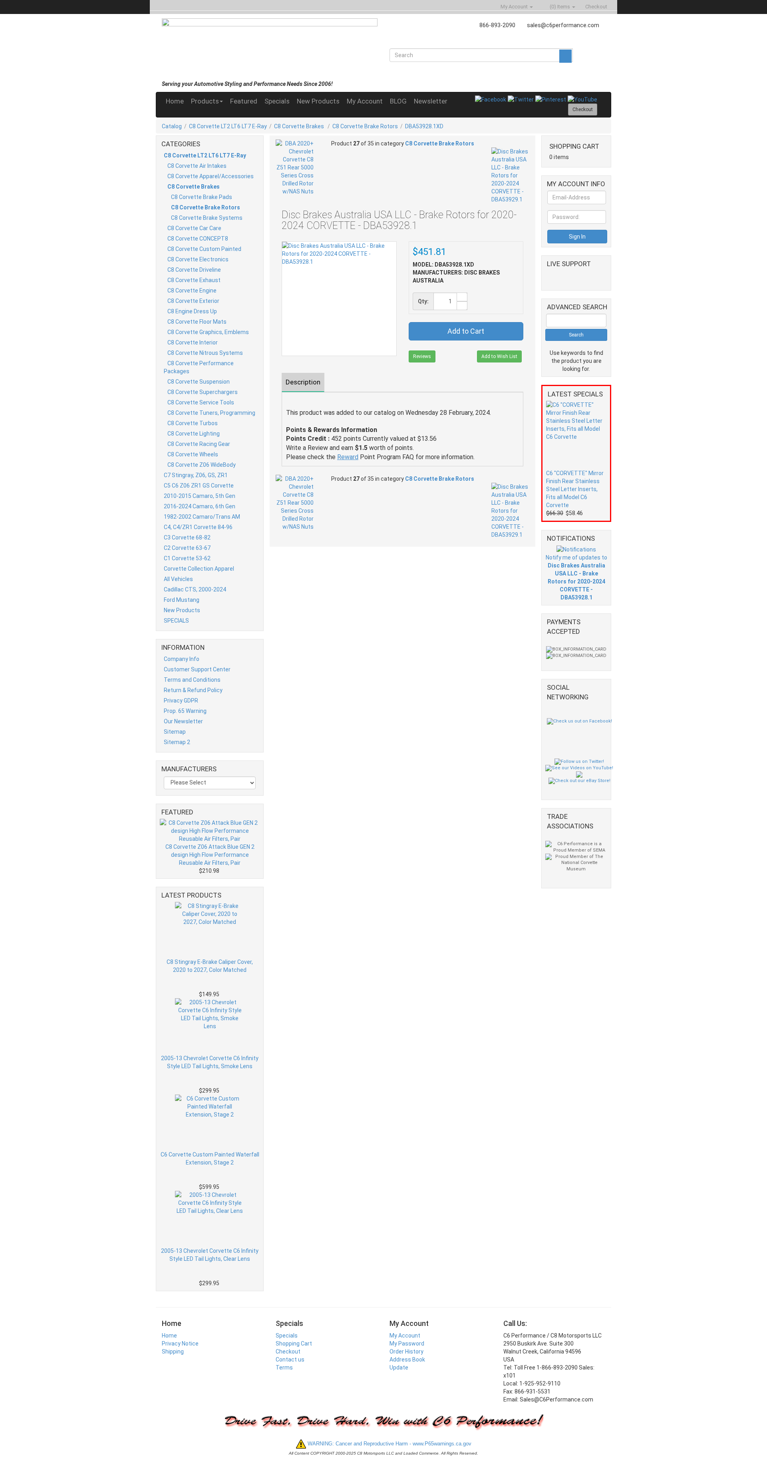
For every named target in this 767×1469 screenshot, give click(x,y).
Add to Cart (465, 331)
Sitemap (175, 732)
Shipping (173, 1351)
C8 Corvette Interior (192, 342)
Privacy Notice (180, 1343)
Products (205, 101)
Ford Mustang (181, 600)
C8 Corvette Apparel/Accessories (210, 176)
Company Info (181, 659)
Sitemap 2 (177, 742)
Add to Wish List (499, 356)
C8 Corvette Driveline (194, 270)
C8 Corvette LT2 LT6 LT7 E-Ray (228, 126)
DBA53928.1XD (424, 126)
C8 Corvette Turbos (192, 423)
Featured (243, 101)
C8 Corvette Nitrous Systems (205, 353)
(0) (559, 7)
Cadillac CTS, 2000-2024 (195, 589)
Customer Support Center (197, 669)
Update (398, 1367)
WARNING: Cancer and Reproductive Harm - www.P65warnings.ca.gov (388, 1444)
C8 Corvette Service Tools (200, 402)
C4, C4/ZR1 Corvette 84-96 (198, 527)
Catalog (172, 126)
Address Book (407, 1359)
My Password (406, 1343)
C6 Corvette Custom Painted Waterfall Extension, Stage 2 (210, 1158)
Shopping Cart (294, 1343)
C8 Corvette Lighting (193, 433)
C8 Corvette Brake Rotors (365, 126)
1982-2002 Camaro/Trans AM (202, 517)
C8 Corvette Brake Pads (201, 197)
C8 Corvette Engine (192, 290)
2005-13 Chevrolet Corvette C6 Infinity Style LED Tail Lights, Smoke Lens (209, 1062)
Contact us (290, 1359)
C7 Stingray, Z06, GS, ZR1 (196, 475)
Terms (284, 1367)
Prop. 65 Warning (185, 711)
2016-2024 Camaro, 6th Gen (199, 506)
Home (175, 101)
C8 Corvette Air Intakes (197, 166)
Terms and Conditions (192, 680)
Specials (277, 101)
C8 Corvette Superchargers (202, 392)
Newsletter (430, 101)
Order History (406, 1351)
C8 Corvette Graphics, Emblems (208, 332)
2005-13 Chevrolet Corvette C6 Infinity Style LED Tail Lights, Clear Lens (209, 1255)
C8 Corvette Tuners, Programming (211, 413)
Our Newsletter (183, 721)
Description (303, 382)
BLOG (398, 101)
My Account (365, 101)
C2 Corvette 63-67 (187, 548)
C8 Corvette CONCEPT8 (197, 238)
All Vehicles (178, 579)
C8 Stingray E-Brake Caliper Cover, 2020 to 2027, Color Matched (210, 966)
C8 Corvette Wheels (192, 454)
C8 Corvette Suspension (198, 381)
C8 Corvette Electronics (198, 259)
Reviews (422, 356)
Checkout (288, 1351)
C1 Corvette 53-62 (187, 558)
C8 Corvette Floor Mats (197, 321)
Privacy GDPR (181, 700)
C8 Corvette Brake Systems (206, 218)
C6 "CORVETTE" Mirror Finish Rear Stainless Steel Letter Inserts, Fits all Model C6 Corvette (575, 489)
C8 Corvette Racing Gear (198, 444)
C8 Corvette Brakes (299, 126)
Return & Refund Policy (193, 690)
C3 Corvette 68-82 (187, 537)
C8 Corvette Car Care (194, 228)
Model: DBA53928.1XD (443, 264)
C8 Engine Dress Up (192, 311)
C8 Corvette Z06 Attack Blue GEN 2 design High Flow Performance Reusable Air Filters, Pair (209, 855)
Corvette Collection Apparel (199, 568)
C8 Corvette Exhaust (194, 280)
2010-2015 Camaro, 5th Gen (199, 496)
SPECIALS (176, 620)
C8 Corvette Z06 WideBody (201, 465)
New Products (318, 101)
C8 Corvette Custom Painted (204, 249)
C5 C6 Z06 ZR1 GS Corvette (199, 485)
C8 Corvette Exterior (193, 301)
